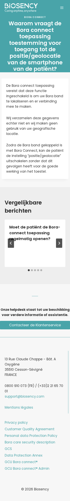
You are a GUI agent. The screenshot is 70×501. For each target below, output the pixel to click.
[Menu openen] (61, 8)
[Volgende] (59, 243)
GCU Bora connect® (21, 462)
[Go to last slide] (11, 243)
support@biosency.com (24, 396)
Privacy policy (16, 422)
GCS (8, 448)
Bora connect (35, 17)
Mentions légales (19, 407)
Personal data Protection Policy (31, 435)
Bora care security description (30, 442)
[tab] (29, 270)
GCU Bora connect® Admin (27, 468)
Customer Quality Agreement (29, 429)
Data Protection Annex (23, 455)
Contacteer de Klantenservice (35, 325)
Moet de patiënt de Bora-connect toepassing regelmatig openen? (34, 232)
